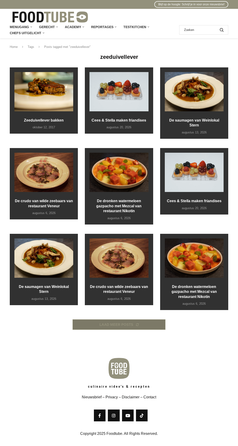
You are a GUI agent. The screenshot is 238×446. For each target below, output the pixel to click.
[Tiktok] (142, 415)
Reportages (102, 27)
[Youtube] (128, 415)
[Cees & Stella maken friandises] (118, 91)
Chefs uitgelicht (25, 33)
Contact (149, 397)
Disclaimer (130, 397)
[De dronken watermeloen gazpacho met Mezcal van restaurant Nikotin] (118, 172)
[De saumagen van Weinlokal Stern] (194, 91)
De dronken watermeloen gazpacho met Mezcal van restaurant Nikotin (119, 206)
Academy (73, 27)
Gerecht (47, 27)
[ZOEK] (221, 30)
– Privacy (110, 397)
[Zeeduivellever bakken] (43, 91)
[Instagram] (113, 415)
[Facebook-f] (100, 415)
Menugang (19, 27)
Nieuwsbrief (92, 397)
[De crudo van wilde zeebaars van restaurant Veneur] (43, 172)
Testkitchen (134, 27)
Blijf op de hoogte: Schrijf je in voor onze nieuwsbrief (191, 4)
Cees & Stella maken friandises (119, 120)
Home (14, 47)
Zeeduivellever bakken (44, 120)
